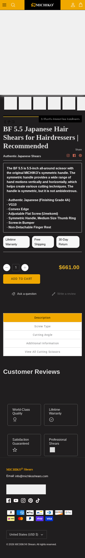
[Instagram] (23, 500)
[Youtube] (16, 500)
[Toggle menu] (4, 5)
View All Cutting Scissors (42, 351)
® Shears (25, 544)
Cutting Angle (42, 334)
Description (42, 317)
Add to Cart (21, 279)
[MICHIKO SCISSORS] (42, 5)
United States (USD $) (23, 534)
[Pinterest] (30, 500)
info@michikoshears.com (31, 476)
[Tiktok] (38, 500)
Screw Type (42, 326)
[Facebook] (8, 500)
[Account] (72, 5)
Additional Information (42, 343)
